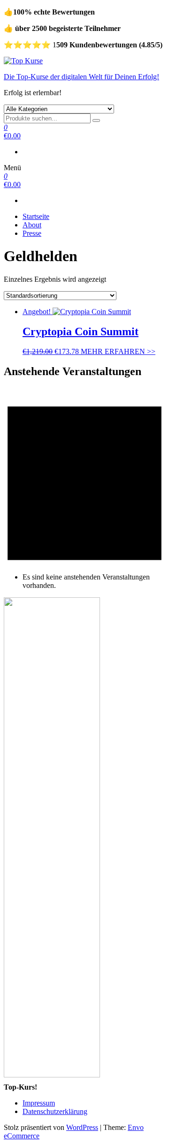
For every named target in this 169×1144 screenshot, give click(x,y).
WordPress (82, 1127)
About (32, 225)
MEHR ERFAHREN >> (118, 351)
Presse (32, 233)
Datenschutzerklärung (55, 1111)
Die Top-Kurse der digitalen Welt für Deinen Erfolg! (81, 77)
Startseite (36, 216)
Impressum (39, 1103)
